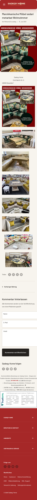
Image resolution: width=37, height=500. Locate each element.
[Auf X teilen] (17, 274)
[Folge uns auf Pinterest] (7, 368)
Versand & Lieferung (10, 485)
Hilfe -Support (26, 481)
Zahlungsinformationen (24, 485)
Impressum (12, 477)
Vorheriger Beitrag (10, 287)
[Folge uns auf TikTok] (15, 368)
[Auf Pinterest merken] (13, 274)
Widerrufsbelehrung (14, 481)
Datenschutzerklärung (24, 477)
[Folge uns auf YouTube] (11, 368)
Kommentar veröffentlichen (15, 352)
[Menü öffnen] (5, 4)
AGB (5, 481)
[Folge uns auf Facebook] (3, 368)
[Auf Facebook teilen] (9, 274)
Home (5, 477)
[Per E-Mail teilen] (21, 274)
